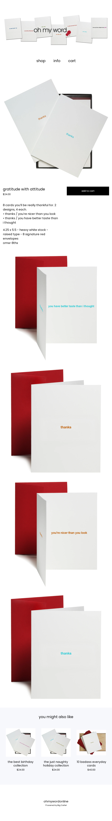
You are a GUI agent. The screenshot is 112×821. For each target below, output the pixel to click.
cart (72, 60)
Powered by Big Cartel (56, 805)
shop (41, 60)
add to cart (88, 191)
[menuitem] (41, 61)
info (56, 60)
